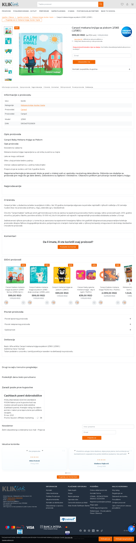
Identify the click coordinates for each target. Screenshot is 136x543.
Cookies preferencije (7, 540)
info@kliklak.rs (11, 499)
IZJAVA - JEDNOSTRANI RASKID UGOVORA (99, 497)
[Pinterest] (89, 531)
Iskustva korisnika (52, 499)
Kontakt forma (95, 493)
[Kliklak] (10, 4)
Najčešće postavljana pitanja (100, 502)
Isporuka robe (73, 499)
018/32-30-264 (11, 498)
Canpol (24, 110)
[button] (131, 529)
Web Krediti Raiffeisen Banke (79, 506)
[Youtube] (97, 531)
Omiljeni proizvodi (118, 503)
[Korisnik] (127, 4)
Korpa (70, 493)
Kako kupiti (72, 490)
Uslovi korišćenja (52, 493)
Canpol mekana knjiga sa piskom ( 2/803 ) (62, 288)
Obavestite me (84, 62)
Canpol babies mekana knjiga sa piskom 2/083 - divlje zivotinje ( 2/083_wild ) (39, 289)
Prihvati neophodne (124, 539)
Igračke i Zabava (8, 17)
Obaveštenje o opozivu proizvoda (54, 507)
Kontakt (49, 490)
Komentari (55, 87)
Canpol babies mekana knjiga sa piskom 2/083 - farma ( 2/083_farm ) (15, 289)
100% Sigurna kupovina (98, 508)
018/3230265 (19, 498)
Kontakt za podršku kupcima (84, 69)
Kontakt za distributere (54, 503)
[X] (93, 531)
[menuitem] (8, 30)
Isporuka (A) (78, 39)
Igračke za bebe (23, 17)
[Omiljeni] (122, 4)
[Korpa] (132, 4)
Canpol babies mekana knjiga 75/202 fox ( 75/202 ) (109, 288)
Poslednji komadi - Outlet (25, 11)
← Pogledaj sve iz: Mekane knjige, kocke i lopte (22, 20)
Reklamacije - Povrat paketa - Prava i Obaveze (101, 512)
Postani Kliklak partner (88, 11)
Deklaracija (89, 87)
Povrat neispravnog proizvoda (17, 324)
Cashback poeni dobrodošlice (23, 395)
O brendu (47, 87)
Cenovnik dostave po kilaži (77, 503)
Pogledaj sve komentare (68, 477)
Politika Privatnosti (53, 496)
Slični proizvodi (65, 87)
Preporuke (44, 11)
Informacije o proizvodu (10, 87)
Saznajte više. (69, 537)
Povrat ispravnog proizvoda (16, 319)
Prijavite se (91, 438)
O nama (71, 11)
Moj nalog (115, 490)
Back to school (108, 11)
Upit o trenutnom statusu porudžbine (121, 507)
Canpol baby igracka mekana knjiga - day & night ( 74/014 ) (86, 289)
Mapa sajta (94, 505)
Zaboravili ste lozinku (119, 496)
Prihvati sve (105, 539)
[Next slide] (8, 79)
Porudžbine (116, 499)
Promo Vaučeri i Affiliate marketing (19, 418)
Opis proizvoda (25, 87)
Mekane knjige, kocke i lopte (42, 17)
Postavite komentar (68, 247)
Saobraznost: (10, 330)
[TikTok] (102, 531)
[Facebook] (80, 531)
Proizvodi (6, 11)
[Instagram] (85, 531)
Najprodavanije (37, 87)
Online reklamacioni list (98, 490)
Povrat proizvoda (78, 87)
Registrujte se (117, 493)
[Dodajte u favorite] (23, 303)
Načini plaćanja (58, 11)
